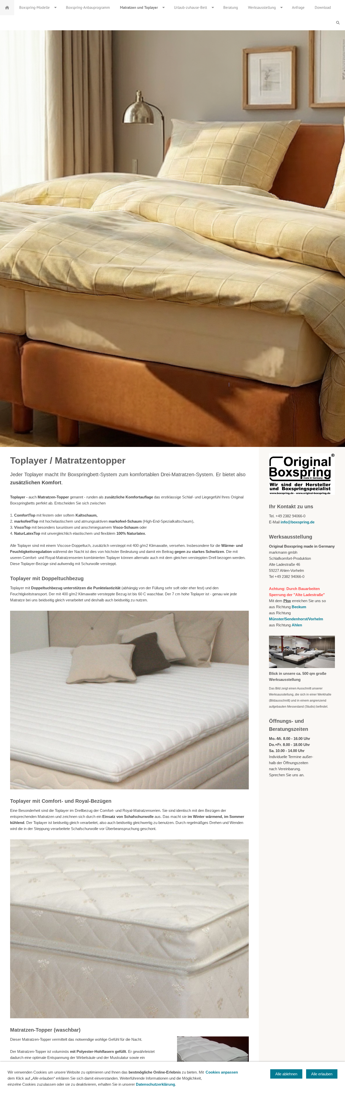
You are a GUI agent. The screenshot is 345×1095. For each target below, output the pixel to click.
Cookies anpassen (222, 1072)
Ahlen (297, 625)
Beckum (299, 607)
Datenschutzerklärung (155, 1084)
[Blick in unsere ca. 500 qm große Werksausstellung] (302, 652)
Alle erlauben (321, 1074)
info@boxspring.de (297, 522)
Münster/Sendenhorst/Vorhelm (296, 619)
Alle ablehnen (286, 1074)
